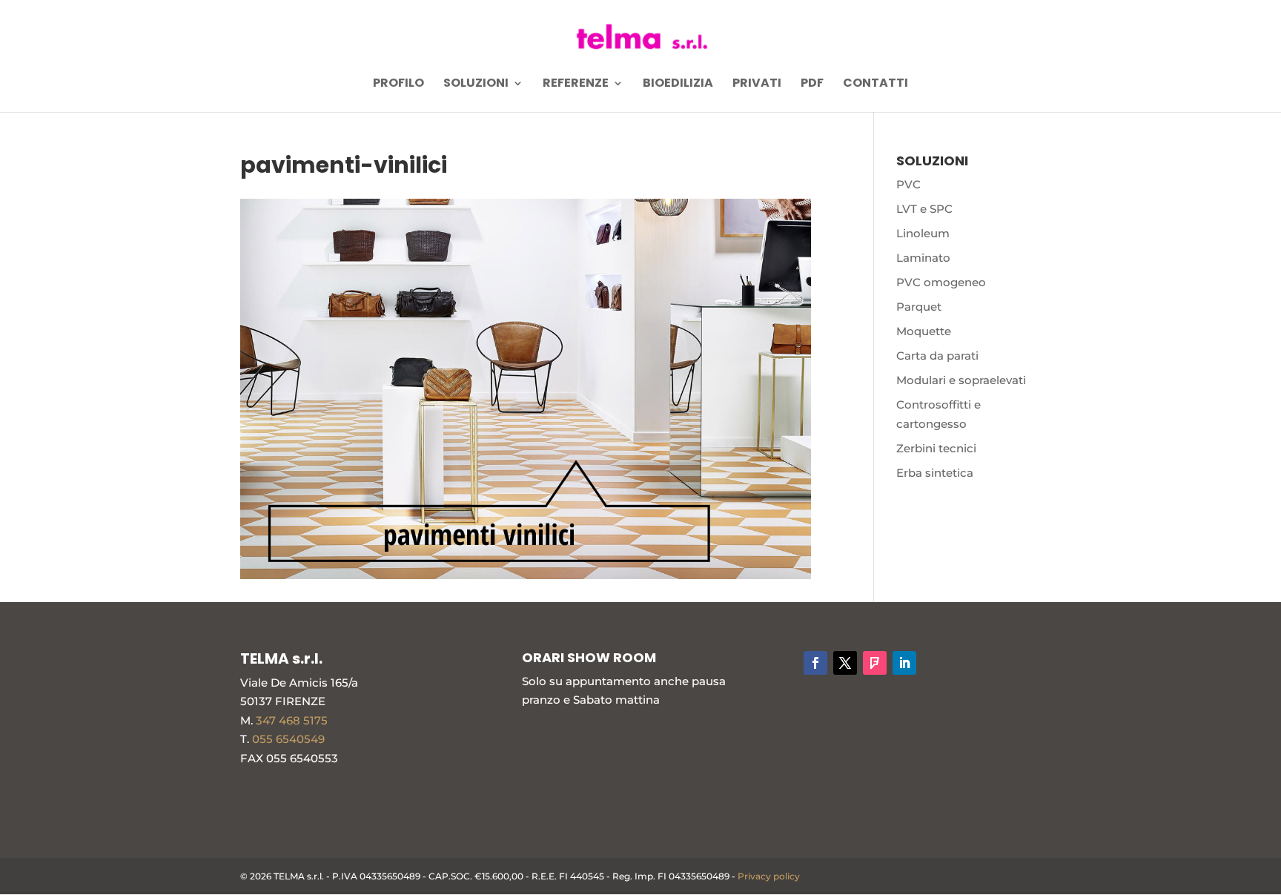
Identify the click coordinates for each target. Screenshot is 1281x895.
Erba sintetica (934, 473)
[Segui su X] (845, 663)
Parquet (918, 307)
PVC (908, 184)
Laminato (923, 258)
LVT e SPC (924, 209)
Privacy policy (769, 876)
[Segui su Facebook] (815, 663)
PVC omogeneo (941, 282)
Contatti (875, 84)
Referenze (576, 84)
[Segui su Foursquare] (875, 663)
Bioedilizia (678, 84)
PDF (812, 84)
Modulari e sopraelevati (961, 380)
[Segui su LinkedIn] (904, 663)
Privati (756, 84)
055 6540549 (288, 739)
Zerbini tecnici (936, 448)
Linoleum (923, 233)
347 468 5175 (292, 720)
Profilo (398, 84)
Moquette (923, 331)
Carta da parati (937, 356)
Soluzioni (476, 84)
